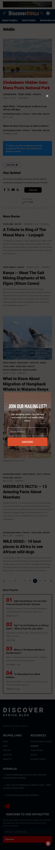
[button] (47, 95)
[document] (27, 425)
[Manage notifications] (48, 843)
